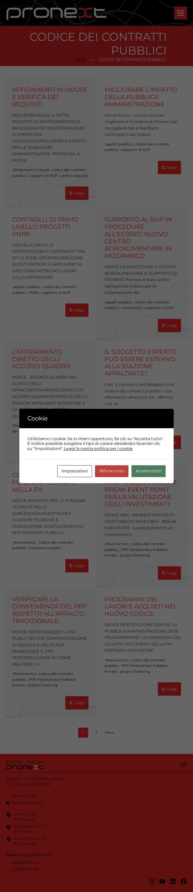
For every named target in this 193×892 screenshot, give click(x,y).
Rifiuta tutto (111, 471)
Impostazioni (75, 471)
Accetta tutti (148, 471)
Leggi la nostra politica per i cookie (98, 448)
